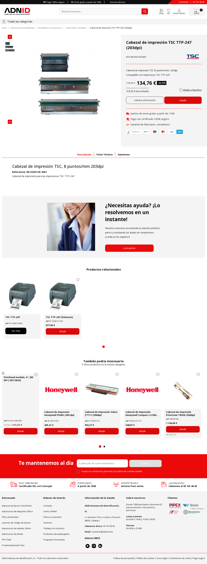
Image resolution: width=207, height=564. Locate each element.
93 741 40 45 (198, 1)
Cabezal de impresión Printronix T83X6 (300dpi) (180, 413)
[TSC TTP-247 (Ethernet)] (62, 295)
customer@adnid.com (102, 531)
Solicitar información (145, 100)
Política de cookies (145, 558)
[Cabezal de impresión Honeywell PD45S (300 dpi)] (61, 390)
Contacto (47, 505)
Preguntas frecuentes (54, 539)
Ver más (16, 330)
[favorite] (168, 10)
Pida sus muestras (52, 517)
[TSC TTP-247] (22, 295)
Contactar (183, 1)
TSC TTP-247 (12, 317)
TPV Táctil (6, 539)
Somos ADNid (50, 511)
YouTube (88, 546)
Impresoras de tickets (12, 534)
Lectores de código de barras (16, 522)
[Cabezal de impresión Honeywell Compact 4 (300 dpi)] (142, 390)
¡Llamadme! (129, 248)
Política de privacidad (123, 558)
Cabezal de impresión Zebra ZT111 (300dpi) (101, 413)
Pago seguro (199, 558)
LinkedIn (100, 546)
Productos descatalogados (56, 534)
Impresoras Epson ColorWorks (17, 505)
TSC (58, 166)
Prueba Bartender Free (13, 545)
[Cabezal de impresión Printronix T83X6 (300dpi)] (183, 390)
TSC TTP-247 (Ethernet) (59, 317)
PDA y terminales (10, 517)
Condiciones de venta (180, 558)
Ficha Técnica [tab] (105, 154)
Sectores (47, 522)
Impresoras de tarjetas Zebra (16, 528)
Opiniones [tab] (124, 154)
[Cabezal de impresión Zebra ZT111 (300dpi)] (101, 390)
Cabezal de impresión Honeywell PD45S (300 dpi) (59, 413)
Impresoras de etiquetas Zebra (17, 511)
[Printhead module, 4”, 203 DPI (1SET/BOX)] (20, 373)
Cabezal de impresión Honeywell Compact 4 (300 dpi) (140, 413)
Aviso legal (162, 558)
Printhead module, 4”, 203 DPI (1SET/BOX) (18, 379)
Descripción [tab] (84, 154)
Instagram (94, 546)
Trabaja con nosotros (53, 528)
